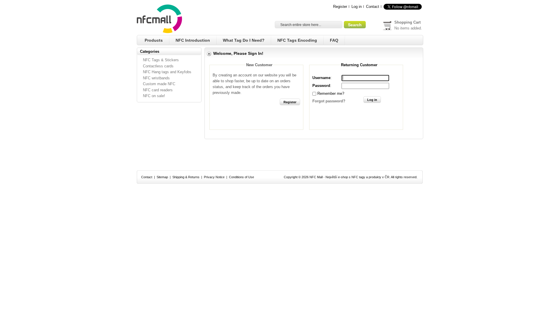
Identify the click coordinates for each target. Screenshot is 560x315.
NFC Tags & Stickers (161, 60)
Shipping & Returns (186, 177)
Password (321, 85)
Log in (356, 6)
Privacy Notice (214, 177)
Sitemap (162, 177)
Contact (372, 6)
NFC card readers (158, 90)
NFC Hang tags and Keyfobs (167, 72)
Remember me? (330, 93)
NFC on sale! (154, 96)
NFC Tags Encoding (297, 40)
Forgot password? (328, 101)
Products (154, 40)
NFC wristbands (156, 78)
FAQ (334, 40)
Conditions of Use (241, 177)
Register (340, 6)
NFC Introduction (193, 40)
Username (321, 78)
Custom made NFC (159, 84)
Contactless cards (158, 66)
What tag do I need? (244, 40)
